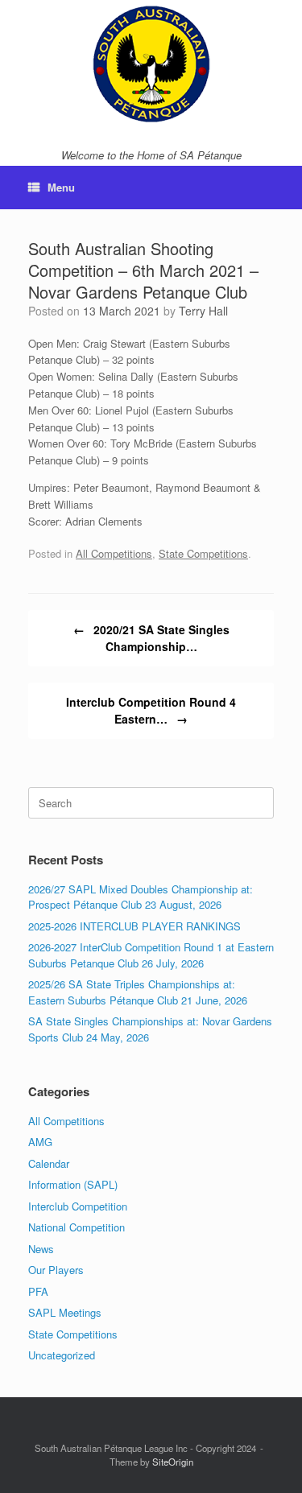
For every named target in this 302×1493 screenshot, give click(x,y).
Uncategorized (61, 1355)
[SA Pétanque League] (151, 64)
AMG (40, 1141)
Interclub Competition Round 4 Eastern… (151, 710)
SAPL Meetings (64, 1312)
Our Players (56, 1269)
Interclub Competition (77, 1206)
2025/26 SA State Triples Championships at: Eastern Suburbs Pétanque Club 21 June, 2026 (137, 992)
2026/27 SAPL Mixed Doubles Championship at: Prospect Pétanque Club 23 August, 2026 (140, 897)
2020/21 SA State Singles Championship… (151, 637)
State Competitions (203, 553)
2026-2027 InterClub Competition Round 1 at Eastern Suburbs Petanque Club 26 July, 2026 (151, 955)
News (41, 1248)
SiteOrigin (172, 1461)
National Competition (76, 1227)
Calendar (48, 1163)
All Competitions (114, 553)
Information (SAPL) (73, 1184)
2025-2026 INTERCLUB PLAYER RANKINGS (134, 926)
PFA (38, 1291)
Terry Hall (203, 311)
